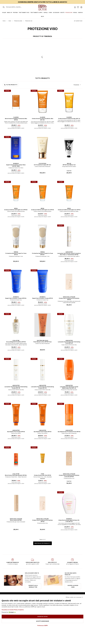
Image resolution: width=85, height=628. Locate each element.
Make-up (9, 12)
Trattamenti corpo (36, 12)
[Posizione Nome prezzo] (77, 85)
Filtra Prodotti (11, 84)
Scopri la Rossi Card (73, 586)
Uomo (50, 12)
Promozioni (68, 12)
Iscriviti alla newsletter (33, 586)
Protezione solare (18, 20)
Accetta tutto (42, 616)
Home (4, 20)
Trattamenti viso (24, 12)
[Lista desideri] (78, 7)
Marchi (80, 12)
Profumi (15, 12)
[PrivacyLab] (12, 612)
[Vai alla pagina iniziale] (42, 7)
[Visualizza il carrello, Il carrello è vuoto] (81, 7)
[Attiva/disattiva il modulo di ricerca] (3, 7)
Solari (4, 12)
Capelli (45, 12)
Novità (62, 12)
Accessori (56, 12)
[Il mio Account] (75, 7)
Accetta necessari (42, 621)
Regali (75, 12)
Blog (42, 16)
